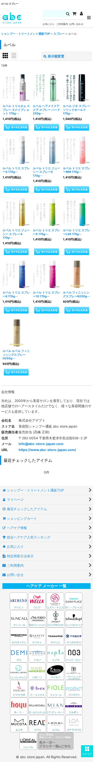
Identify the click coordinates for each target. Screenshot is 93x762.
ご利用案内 (62, 24)
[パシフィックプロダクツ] (73, 671)
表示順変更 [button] (56, 56)
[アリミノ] (18, 601)
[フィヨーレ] (55, 688)
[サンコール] (19, 618)
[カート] (74, 14)
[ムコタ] (19, 723)
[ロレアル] (29, 741)
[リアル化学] (37, 723)
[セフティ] (37, 636)
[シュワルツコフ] (74, 618)
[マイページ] (81, 14)
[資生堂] (37, 618)
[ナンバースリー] (74, 653)
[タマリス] (55, 636)
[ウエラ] (37, 601)
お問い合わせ (76, 24)
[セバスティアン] (46, 618)
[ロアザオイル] (74, 723)
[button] (87, 751)
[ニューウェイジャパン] (18, 671)
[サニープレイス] (73, 601)
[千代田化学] (73, 636)
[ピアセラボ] (19, 688)
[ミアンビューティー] (55, 706)
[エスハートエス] (55, 601)
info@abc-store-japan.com (41, 444)
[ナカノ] (37, 653)
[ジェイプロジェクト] (55, 618)
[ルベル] (55, 723)
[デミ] (19, 653)
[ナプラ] (55, 653)
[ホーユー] (18, 706)
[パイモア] (55, 671)
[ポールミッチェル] (37, 706)
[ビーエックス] (37, 688)
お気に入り (49, 24)
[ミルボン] (74, 706)
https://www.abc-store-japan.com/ (47, 450)
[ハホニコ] (37, 671)
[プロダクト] (74, 688)
